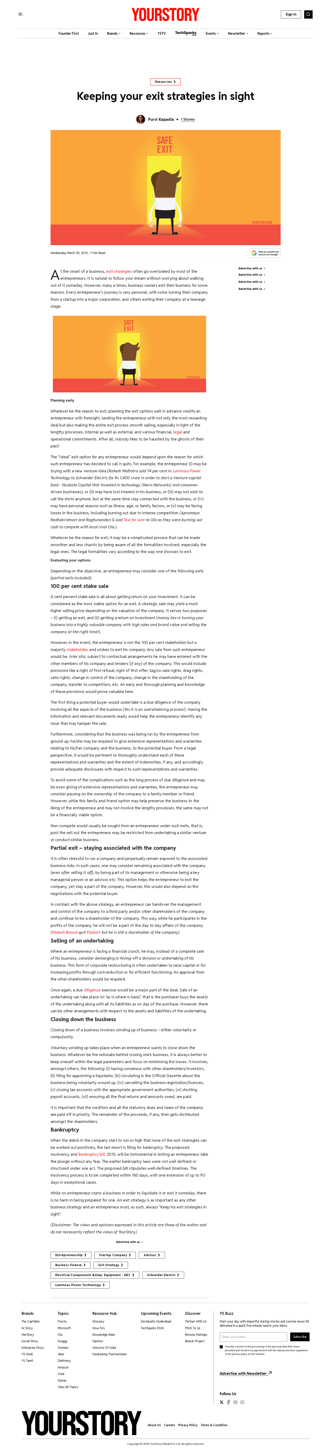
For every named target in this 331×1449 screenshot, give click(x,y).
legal (177, 432)
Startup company (113, 1255)
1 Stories (188, 119)
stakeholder (76, 649)
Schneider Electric (161, 1275)
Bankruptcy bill (91, 1154)
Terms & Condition (214, 1425)
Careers (169, 1425)
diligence (92, 990)
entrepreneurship (69, 1255)
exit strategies (119, 271)
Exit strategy (108, 1265)
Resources (163, 82)
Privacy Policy (187, 1425)
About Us (154, 1425)
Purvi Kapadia (161, 119)
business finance (68, 1265)
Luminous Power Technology (78, 1285)
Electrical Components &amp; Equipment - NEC (93, 1275)
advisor (150, 1255)
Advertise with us (128, 1242)
